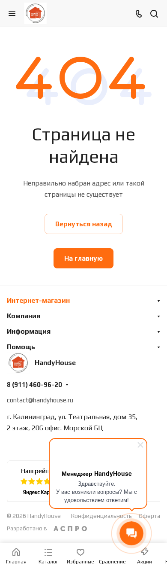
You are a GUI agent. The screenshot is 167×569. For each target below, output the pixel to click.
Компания (23, 316)
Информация (29, 331)
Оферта (149, 515)
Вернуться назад (83, 224)
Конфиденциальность (101, 515)
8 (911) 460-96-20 (34, 384)
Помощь (21, 347)
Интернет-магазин (38, 300)
